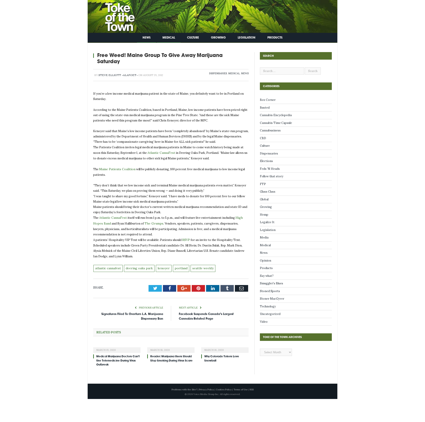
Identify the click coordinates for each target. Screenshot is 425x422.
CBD (263, 138)
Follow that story (271, 176)
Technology (268, 306)
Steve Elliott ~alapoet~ (118, 75)
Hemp (264, 215)
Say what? (267, 276)
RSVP (185, 238)
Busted (265, 107)
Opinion (265, 260)
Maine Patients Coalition (116, 168)
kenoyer (159, 266)
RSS (252, 387)
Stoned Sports (270, 291)
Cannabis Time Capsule (276, 123)
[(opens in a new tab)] (117, 344)
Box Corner (268, 100)
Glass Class (267, 191)
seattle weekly (196, 266)
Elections (266, 161)
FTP (263, 184)
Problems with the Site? (184, 387)
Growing (218, 37)
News (147, 37)
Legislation (246, 37)
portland (176, 266)
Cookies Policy (224, 387)
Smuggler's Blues (271, 283)
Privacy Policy (206, 387)
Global (264, 199)
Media (264, 237)
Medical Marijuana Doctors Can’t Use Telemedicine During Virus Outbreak (118, 358)
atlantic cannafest (107, 266)
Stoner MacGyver (272, 299)
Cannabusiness (270, 130)
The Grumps (152, 222)
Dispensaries (218, 73)
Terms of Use (241, 387)
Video (264, 322)
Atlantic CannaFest (160, 152)
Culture (193, 37)
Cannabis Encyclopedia (276, 115)
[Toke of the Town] (115, 15)
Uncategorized (270, 314)
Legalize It (267, 222)
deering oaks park (137, 266)
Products (274, 37)
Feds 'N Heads (270, 169)
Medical (168, 37)
